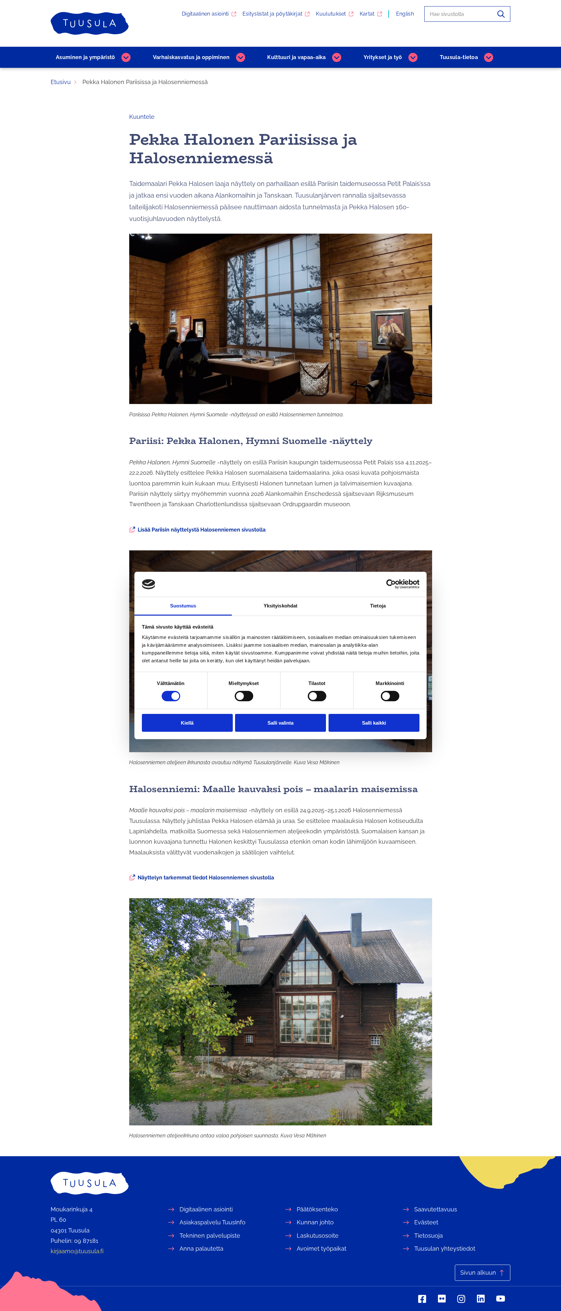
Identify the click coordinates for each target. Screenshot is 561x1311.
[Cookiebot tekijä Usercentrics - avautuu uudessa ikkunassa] (391, 584)
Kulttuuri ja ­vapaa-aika (296, 57)
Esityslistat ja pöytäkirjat (273, 14)
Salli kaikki (374, 723)
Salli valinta (280, 723)
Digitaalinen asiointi (205, 14)
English (405, 14)
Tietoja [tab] (378, 605)
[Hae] (501, 14)
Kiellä (187, 723)
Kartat (367, 14)
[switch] (244, 696)
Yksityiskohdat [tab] (280, 605)
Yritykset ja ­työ (383, 57)
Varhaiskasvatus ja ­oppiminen (191, 57)
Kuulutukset (331, 14)
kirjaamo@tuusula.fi (77, 1251)
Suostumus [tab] (183, 605)
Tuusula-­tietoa (459, 57)
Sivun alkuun (478, 1272)
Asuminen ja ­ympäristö (85, 57)
